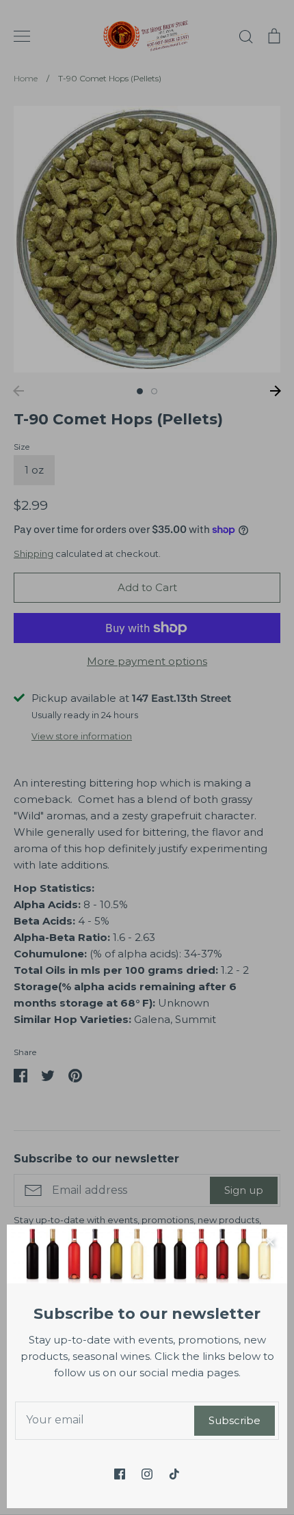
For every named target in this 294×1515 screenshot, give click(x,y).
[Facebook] (119, 1474)
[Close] (270, 1242)
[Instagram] (147, 1474)
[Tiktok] (174, 1474)
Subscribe (234, 1420)
